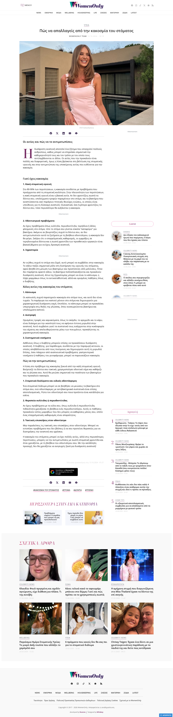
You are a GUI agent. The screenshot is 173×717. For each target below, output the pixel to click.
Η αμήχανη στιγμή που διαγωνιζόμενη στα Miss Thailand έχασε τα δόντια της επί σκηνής (132, 591)
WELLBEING (69, 13)
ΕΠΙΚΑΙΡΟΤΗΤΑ (117, 584)
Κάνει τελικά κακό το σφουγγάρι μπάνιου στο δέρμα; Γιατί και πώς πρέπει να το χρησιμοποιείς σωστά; (85, 591)
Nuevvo (83, 712)
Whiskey (100, 712)
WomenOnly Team (78, 36)
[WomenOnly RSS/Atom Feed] (152, 5)
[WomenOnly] (86, 5)
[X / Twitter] (57, 133)
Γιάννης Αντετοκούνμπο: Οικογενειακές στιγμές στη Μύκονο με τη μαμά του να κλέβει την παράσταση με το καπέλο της (136, 259)
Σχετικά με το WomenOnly (130, 700)
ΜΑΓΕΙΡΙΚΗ (114, 13)
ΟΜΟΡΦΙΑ (49, 13)
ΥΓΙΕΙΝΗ (89, 490)
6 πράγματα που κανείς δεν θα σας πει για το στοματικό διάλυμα (86, 643)
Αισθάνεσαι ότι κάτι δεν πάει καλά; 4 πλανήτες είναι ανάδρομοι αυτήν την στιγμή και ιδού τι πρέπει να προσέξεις (133, 487)
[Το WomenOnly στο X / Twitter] (143, 5)
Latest (132, 223)
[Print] (76, 133)
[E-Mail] (70, 133)
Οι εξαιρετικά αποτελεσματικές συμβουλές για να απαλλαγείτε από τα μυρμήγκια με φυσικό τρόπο (132, 506)
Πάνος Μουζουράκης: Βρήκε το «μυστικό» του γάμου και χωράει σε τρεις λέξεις (131, 447)
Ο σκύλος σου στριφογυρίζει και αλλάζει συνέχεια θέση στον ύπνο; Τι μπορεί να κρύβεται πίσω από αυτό (136, 281)
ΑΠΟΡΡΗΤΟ (167, 715)
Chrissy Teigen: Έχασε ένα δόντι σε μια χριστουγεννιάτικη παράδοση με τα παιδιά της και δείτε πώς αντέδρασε (132, 645)
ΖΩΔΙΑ (125, 13)
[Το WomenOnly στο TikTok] (139, 5)
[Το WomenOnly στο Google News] (147, 5)
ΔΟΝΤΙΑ (78, 490)
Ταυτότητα (38, 700)
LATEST (134, 13)
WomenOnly (86, 675)
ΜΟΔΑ (58, 13)
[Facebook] (51, 133)
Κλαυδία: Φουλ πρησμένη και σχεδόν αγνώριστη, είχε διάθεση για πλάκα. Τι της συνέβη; (40, 591)
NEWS (38, 13)
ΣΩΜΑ (68, 584)
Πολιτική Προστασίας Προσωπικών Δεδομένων (76, 700)
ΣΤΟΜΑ (67, 490)
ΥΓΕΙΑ (86, 25)
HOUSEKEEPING (84, 13)
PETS (125, 274)
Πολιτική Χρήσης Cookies (107, 700)
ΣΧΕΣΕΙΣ (103, 13)
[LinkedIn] (63, 133)
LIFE (95, 13)
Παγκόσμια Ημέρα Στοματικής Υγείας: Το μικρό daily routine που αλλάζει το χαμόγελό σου (39, 645)
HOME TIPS (119, 500)
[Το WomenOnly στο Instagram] (135, 5)
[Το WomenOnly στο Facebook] (131, 5)
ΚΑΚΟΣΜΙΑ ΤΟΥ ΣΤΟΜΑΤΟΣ (46, 490)
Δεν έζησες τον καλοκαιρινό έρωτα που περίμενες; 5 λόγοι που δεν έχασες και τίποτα (137, 237)
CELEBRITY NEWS (130, 250)
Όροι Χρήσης (49, 700)
